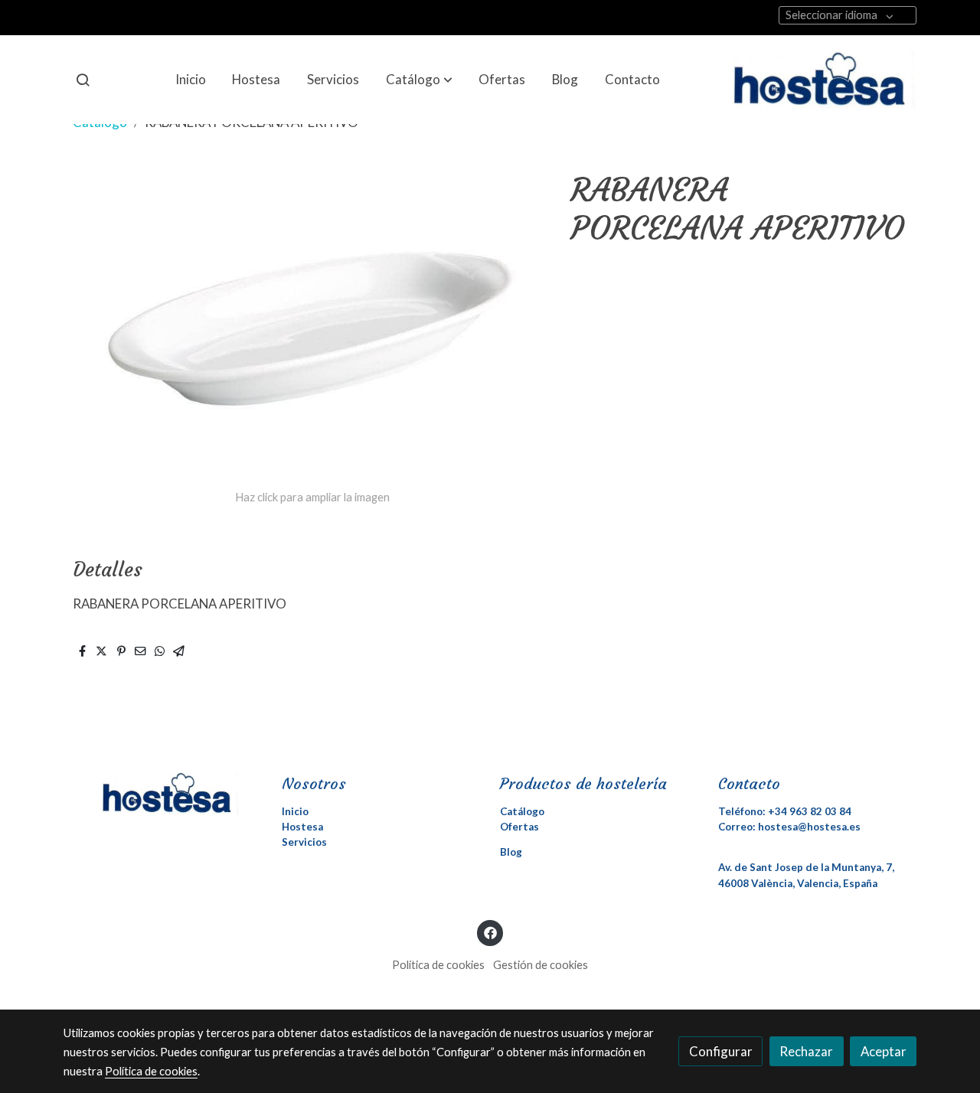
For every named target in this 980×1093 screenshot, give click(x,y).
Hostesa (302, 827)
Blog (511, 852)
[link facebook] (490, 931)
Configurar (721, 1051)
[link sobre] (163, 793)
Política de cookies (438, 964)
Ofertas (519, 827)
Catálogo (522, 811)
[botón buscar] (83, 79)
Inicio (295, 811)
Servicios (304, 842)
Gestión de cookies (540, 964)
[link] (824, 80)
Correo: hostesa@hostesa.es (789, 827)
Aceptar (883, 1051)
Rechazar (806, 1051)
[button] (419, 79)
